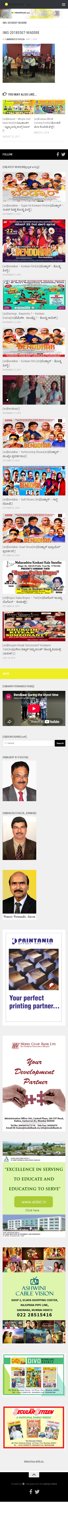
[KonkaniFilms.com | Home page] (21, 4)
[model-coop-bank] (34, 1130)
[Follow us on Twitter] (63, 154)
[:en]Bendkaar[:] (11, 408)
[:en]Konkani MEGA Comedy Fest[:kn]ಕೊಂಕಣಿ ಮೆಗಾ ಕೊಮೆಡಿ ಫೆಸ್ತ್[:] (47, 122)
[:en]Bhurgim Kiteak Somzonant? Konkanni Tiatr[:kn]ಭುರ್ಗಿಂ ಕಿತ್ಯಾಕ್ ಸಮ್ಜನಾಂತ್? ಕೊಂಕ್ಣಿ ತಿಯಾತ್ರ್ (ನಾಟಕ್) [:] (32, 649)
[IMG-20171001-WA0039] (19, 859)
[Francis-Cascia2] (19, 918)
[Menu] (63, 4)
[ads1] (34, 1236)
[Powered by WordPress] (23, 1484)
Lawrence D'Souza (15, 39)
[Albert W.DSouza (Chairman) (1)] (19, 800)
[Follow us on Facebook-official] (58, 154)
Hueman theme (50, 1484)
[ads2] (34, 1342)
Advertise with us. (34, 1461)
